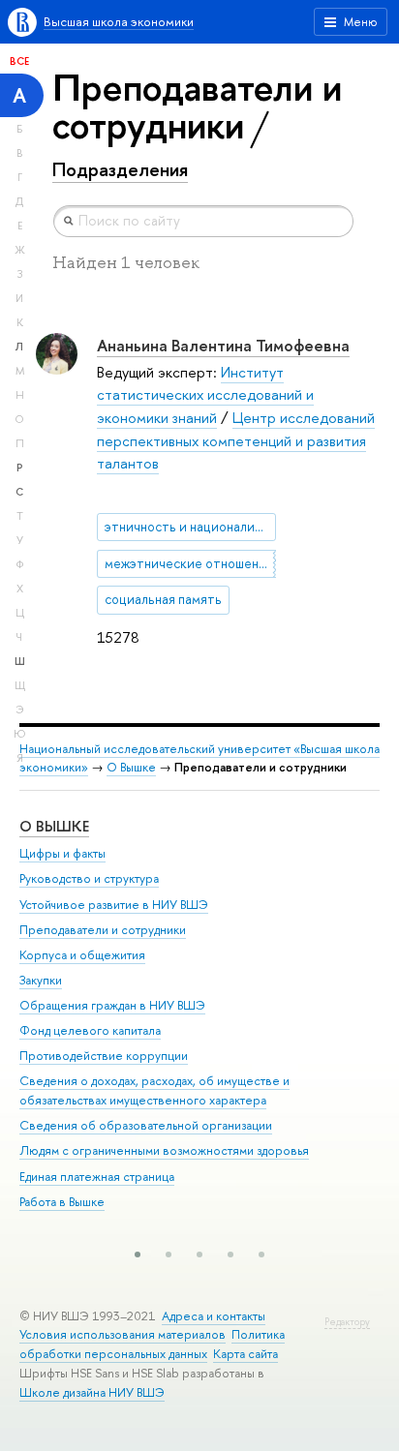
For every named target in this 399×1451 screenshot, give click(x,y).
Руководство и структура (89, 878)
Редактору (347, 1321)
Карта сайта (245, 1353)
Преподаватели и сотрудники (102, 930)
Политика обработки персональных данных (152, 1344)
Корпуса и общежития (82, 955)
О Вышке (131, 767)
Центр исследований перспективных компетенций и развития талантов (236, 440)
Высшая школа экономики (119, 22)
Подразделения (120, 169)
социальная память (163, 599)
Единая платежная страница (96, 1176)
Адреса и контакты (213, 1316)
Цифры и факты (62, 853)
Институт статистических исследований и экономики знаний (205, 395)
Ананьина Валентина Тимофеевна (223, 345)
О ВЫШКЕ (54, 826)
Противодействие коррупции (103, 1055)
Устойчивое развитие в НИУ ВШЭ (113, 904)
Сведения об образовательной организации (145, 1125)
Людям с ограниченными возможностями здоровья (164, 1150)
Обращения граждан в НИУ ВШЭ (112, 1005)
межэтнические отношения (189, 563)
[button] (137, 1254)
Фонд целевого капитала (90, 1030)
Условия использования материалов (122, 1334)
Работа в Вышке (62, 1202)
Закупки (40, 980)
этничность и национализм (187, 526)
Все (19, 61)
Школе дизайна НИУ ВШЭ (92, 1392)
